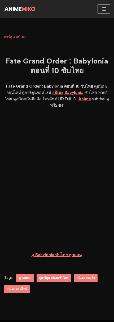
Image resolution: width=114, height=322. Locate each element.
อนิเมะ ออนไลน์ (17, 289)
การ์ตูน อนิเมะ (15, 37)
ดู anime (25, 278)
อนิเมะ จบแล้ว (86, 278)
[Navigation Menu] (104, 8)
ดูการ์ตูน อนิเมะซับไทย (54, 278)
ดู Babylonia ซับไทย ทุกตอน (57, 254)
